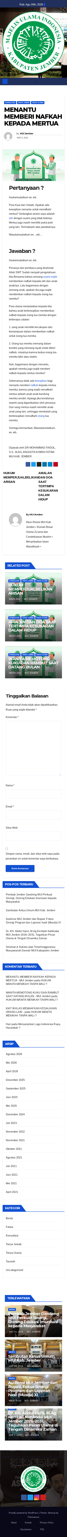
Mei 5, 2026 (15, 1401)
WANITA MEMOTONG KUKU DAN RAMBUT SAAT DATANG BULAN (33, 663)
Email (10, 806)
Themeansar (33, 1517)
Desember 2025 (15, 1080)
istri (11, 218)
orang (41, 416)
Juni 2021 (12, 1174)
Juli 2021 (11, 1166)
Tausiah (10, 1261)
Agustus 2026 (14, 1054)
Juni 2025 (12, 1097)
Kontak (28, 1522)
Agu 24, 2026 (16, 1332)
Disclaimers (26, 1529)
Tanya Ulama (37, 102)
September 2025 (16, 1088)
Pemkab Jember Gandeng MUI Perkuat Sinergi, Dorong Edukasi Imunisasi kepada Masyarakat (31, 898)
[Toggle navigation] (35, 81)
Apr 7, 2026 (15, 1435)
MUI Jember (26, 133)
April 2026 (12, 1071)
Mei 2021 (11, 1183)
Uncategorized (14, 1270)
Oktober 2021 (14, 1149)
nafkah (34, 385)
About (14, 1522)
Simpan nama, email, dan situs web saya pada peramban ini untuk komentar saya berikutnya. (32, 856)
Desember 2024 (15, 1114)
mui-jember (34, 1332)
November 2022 (15, 1131)
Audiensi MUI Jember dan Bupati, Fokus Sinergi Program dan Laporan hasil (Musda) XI (32, 1388)
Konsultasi (10, 102)
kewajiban (41, 380)
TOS (42, 1529)
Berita (9, 1218)
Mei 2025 (11, 1105)
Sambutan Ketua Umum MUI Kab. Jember (30, 910)
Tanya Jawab (23, 102)
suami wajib (50, 276)
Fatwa (9, 1227)
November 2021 (15, 1140)
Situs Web (12, 827)
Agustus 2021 (14, 1157)
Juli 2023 (11, 1123)
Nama (10, 785)
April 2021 (12, 1192)
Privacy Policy (47, 1522)
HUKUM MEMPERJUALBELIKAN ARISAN (20, 477)
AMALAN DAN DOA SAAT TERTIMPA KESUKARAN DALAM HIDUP (48, 486)
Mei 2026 (11, 1062)
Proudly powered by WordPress (24, 1513)
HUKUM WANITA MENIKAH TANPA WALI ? (32, 999)
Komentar (12, 717)
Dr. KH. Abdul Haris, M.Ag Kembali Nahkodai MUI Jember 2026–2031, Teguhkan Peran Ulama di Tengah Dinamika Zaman (32, 935)
